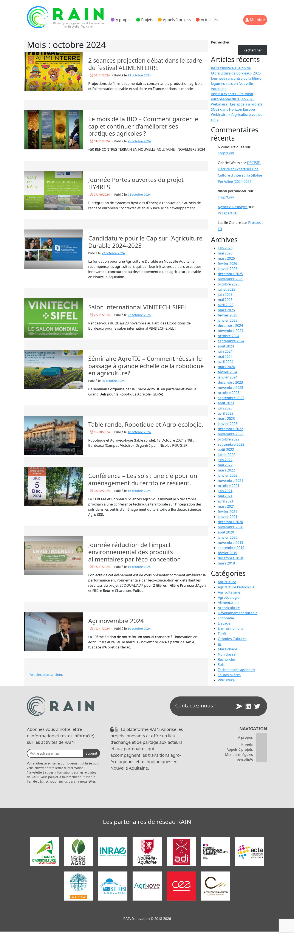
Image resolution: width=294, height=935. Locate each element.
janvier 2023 (227, 423)
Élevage (224, 623)
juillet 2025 (226, 289)
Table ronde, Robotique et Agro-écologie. (145, 424)
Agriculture (227, 582)
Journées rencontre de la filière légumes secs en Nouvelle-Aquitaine (236, 83)
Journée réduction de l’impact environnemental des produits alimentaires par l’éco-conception (134, 552)
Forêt (222, 633)
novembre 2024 (230, 330)
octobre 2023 (228, 392)
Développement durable (237, 613)
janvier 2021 (227, 516)
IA (219, 644)
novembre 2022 (230, 434)
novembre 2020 (230, 527)
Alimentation (228, 602)
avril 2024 (225, 361)
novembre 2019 (230, 542)
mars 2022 (226, 470)
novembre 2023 (230, 387)
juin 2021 (225, 490)
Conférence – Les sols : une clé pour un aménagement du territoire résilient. (142, 479)
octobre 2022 (228, 439)
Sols (221, 664)
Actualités (209, 19)
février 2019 (227, 552)
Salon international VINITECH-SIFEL (137, 307)
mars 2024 (226, 366)
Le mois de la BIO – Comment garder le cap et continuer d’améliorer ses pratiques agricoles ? (143, 126)
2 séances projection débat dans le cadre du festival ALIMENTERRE (145, 64)
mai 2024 (225, 356)
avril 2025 (225, 304)
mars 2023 (226, 418)
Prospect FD (228, 213)
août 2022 (226, 449)
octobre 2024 (228, 335)
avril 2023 (225, 413)
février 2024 (227, 372)
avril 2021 (225, 501)
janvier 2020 (227, 537)
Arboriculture (229, 607)
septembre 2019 (231, 547)
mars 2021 (226, 506)
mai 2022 (225, 465)
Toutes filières (229, 675)
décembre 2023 (230, 382)
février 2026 (227, 263)
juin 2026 (225, 248)
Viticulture (226, 680)
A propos (123, 19)
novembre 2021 (230, 480)
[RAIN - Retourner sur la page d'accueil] (65, 17)
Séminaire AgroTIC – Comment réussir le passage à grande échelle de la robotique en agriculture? (146, 365)
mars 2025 (226, 310)
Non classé (226, 654)
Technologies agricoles (236, 669)
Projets (147, 19)
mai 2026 (225, 253)
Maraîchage (227, 649)
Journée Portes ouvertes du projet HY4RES (136, 183)
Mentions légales (239, 754)
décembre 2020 (230, 521)
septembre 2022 (231, 444)
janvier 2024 (227, 377)
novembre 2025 (230, 279)
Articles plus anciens (46, 674)
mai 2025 (225, 299)
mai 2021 (225, 496)
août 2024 (226, 346)
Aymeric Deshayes (233, 207)
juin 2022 (225, 459)
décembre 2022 (230, 428)
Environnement (230, 628)
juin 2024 (225, 351)
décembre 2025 (230, 273)
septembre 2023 (231, 397)
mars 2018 (226, 563)
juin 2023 (225, 408)
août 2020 (226, 532)
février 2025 (227, 315)
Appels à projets (177, 19)
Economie (226, 618)
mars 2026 (226, 258)
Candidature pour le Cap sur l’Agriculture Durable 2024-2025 (145, 242)
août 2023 (226, 403)
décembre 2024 (230, 325)
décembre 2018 (230, 558)
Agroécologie (229, 597)
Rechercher (220, 42)
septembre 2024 (231, 341)
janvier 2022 (227, 475)
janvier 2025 (227, 320)
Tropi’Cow (226, 153)
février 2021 (227, 511)
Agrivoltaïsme (229, 592)
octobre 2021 (228, 485)
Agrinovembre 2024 (116, 621)
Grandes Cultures (232, 638)
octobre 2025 (228, 284)
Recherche (226, 659)
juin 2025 (225, 294)
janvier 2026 (227, 268)
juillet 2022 (226, 454)
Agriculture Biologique (236, 587)
